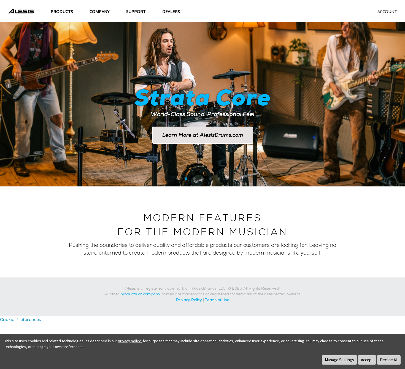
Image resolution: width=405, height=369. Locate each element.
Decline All (389, 359)
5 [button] (211, 179)
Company (100, 11)
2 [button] (186, 179)
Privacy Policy (189, 299)
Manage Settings (339, 359)
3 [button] (194, 179)
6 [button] (219, 179)
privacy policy (129, 340)
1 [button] (177, 179)
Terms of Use (217, 299)
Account (387, 11)
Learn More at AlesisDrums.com (202, 135)
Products (62, 11)
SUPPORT (136, 11)
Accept (367, 359)
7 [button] (227, 179)
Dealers (171, 11)
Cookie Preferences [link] (20, 319)
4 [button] (202, 179)
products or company (140, 294)
